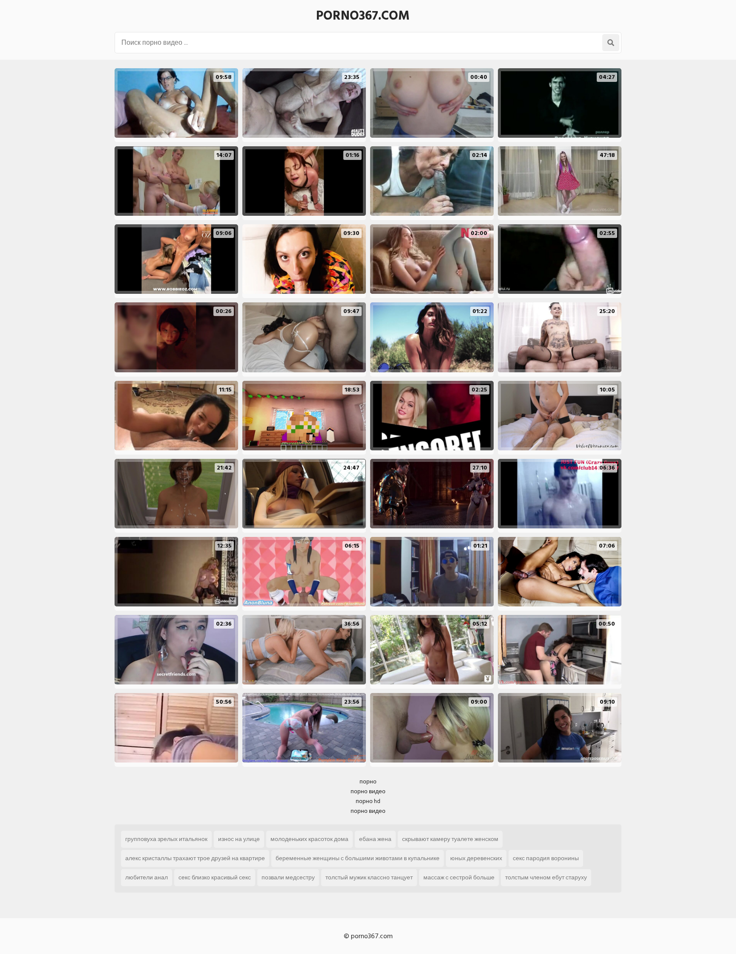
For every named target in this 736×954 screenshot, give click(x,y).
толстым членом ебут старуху (546, 877)
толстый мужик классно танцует (369, 877)
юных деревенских (476, 858)
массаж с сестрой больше (458, 877)
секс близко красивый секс (214, 877)
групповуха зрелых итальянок (166, 839)
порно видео (368, 791)
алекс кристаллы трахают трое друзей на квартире (195, 858)
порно (368, 781)
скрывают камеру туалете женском (450, 839)
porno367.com (363, 16)
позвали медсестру (288, 877)
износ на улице (239, 839)
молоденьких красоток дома (309, 839)
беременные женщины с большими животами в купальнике (358, 858)
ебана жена (375, 839)
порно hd (368, 801)
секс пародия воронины (546, 858)
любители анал (146, 877)
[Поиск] (610, 42)
